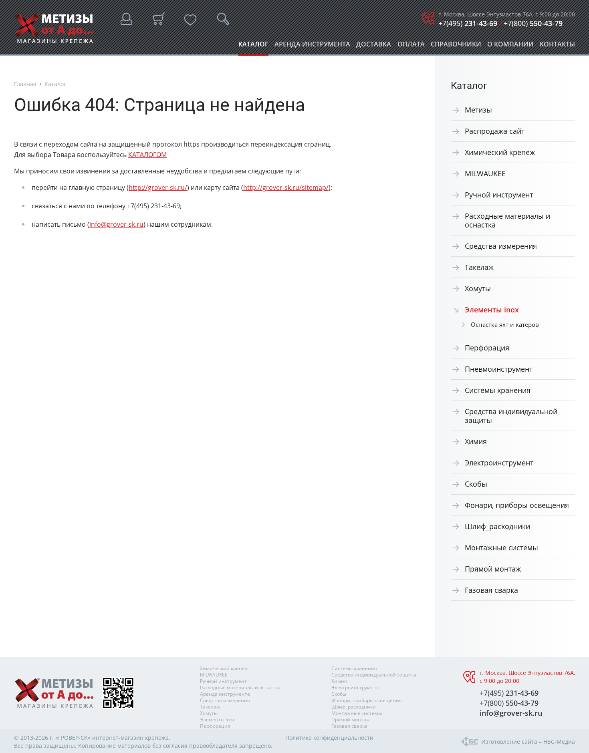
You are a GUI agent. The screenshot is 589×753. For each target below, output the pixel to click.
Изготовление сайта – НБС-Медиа (528, 741)
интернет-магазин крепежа (130, 737)
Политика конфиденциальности (329, 737)
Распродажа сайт (494, 131)
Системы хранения (498, 390)
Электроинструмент (499, 462)
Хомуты (478, 288)
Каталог (253, 46)
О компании (510, 46)
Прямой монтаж (493, 568)
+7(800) (533, 23)
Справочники (456, 46)
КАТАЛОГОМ (147, 154)
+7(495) (467, 23)
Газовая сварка (491, 590)
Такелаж (479, 267)
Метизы (478, 109)
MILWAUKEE (485, 173)
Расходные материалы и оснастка (507, 220)
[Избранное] (190, 20)
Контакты (557, 46)
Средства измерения (501, 246)
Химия (476, 441)
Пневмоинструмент (499, 368)
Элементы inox (217, 719)
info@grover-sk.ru (116, 224)
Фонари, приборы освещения (517, 505)
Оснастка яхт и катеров (505, 324)
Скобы (476, 483)
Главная (25, 84)
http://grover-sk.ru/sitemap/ (286, 187)
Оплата (411, 46)
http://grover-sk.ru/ (158, 187)
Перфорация (487, 347)
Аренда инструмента (312, 46)
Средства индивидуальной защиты (511, 416)
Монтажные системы (501, 547)
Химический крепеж (500, 152)
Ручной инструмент (499, 194)
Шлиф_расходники (497, 526)
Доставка (373, 46)
